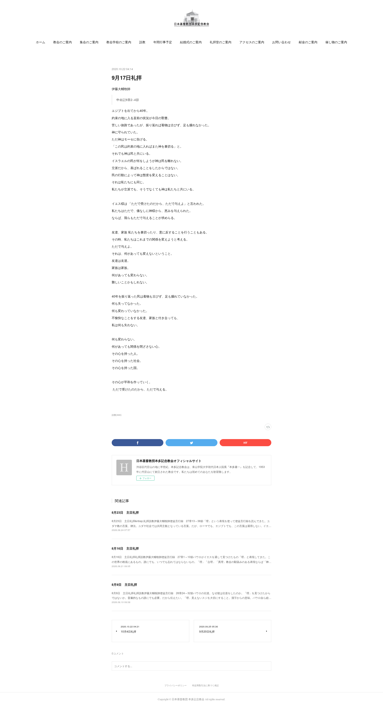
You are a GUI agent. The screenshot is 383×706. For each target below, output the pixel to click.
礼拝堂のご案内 (220, 42)
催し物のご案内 (336, 42)
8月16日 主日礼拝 (125, 548)
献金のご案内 (308, 42)
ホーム (40, 42)
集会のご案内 (89, 42)
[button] (40, 42)
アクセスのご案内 (251, 42)
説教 (142, 42)
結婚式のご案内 (191, 42)
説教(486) (116, 414)
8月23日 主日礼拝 (125, 512)
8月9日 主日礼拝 (124, 584)
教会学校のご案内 (118, 42)
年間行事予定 (162, 42)
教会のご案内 (62, 42)
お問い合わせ (281, 42)
